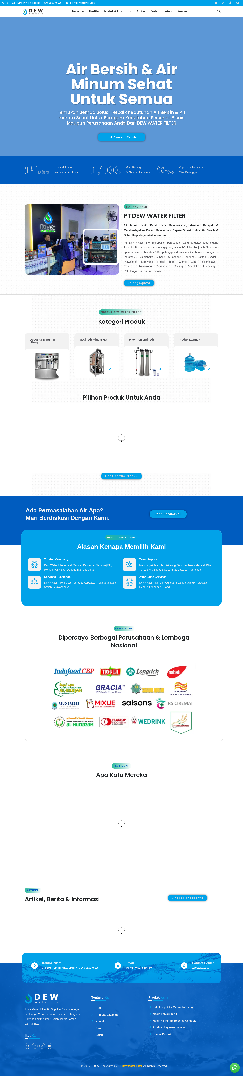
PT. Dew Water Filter (130, 1066)
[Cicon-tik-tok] (230, 3)
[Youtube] (238, 3)
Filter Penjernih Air (41, 447)
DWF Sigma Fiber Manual (144, 453)
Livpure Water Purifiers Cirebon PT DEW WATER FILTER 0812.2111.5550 (54, 925)
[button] (216, 437)
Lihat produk (49, 438)
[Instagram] (223, 3)
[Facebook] (216, 3)
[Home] (33, 11)
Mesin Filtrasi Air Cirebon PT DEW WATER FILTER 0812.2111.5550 (117, 925)
